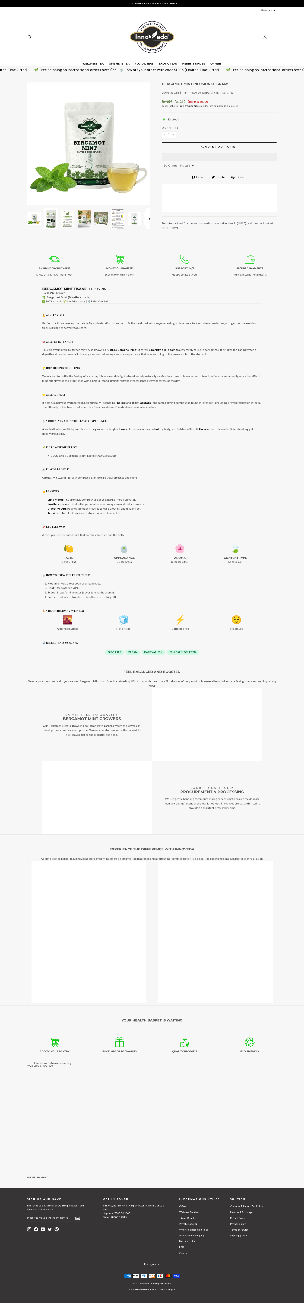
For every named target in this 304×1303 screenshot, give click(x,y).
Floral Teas (144, 63)
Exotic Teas (168, 63)
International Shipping (191, 1235)
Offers (216, 63)
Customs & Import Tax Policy (246, 1206)
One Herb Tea (119, 63)
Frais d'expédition (189, 105)
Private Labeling (188, 1223)
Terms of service (239, 1229)
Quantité (170, 127)
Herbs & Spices (193, 63)
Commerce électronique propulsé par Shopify (152, 1289)
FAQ (181, 1247)
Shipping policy (238, 1235)
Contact (184, 1253)
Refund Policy (238, 1218)
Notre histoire (187, 1241)
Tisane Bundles (187, 1218)
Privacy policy (238, 1223)
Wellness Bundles (189, 1212)
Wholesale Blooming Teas (193, 1229)
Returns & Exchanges (242, 1212)
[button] (219, 157)
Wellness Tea (93, 63)
